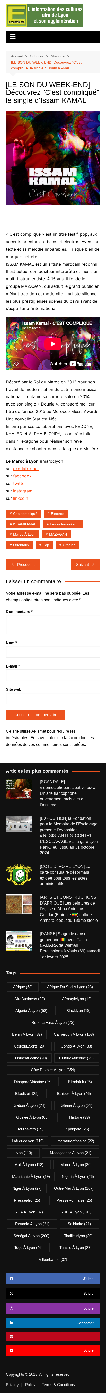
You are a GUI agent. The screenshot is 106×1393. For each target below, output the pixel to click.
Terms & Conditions (58, 1385)
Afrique (23, 987)
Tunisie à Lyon (75, 1247)
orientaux (21, 545)
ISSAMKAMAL (24, 524)
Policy (30, 1385)
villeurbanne (53, 1259)
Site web (13, 689)
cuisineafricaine (29, 1058)
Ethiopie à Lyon (74, 1093)
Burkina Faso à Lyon (53, 1022)
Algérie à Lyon (31, 1010)
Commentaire (19, 611)
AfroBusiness (29, 999)
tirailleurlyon (78, 1236)
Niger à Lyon (27, 1188)
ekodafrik (80, 1081)
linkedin (20, 498)
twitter (19, 483)
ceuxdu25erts (29, 1046)
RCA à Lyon (29, 1212)
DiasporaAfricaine (33, 1081)
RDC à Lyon (75, 1212)
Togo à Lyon (28, 1247)
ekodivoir (27, 1093)
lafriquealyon (28, 1141)
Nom (11, 642)
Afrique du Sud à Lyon (70, 987)
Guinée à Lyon (32, 1117)
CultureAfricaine (76, 1058)
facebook (22, 475)
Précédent (25, 564)
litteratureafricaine (75, 1141)
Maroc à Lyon (24, 534)
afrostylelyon (77, 999)
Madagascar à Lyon (70, 1153)
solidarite (79, 1224)
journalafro (30, 1129)
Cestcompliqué (25, 514)
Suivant (82, 564)
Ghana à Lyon (76, 1105)
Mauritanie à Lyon (31, 1176)
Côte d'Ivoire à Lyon (53, 1070)
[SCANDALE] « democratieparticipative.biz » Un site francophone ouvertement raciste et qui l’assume (67, 793)
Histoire (79, 1117)
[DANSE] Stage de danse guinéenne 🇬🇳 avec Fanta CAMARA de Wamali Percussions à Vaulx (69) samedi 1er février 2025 (70, 945)
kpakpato (77, 1129)
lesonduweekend (64, 524)
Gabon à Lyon (29, 1105)
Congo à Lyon (76, 1046)
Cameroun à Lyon (74, 1034)
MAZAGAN (58, 534)
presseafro (27, 1200)
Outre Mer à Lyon (74, 1188)
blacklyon (78, 1010)
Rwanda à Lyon (32, 1224)
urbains (69, 545)
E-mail (13, 666)
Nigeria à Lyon (78, 1176)
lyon (23, 1153)
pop (46, 545)
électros (57, 514)
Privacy (12, 1385)
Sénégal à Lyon (31, 1236)
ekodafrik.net (26, 468)
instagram (22, 490)
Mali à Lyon (28, 1164)
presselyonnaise (74, 1200)
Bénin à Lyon (27, 1034)
